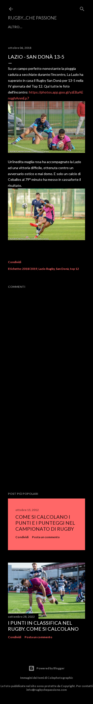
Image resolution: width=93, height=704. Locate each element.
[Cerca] (82, 8)
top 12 (74, 269)
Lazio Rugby (46, 269)
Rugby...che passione (32, 17)
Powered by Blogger (50, 668)
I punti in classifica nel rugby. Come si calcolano (43, 626)
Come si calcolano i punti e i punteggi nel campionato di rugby (45, 523)
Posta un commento (46, 537)
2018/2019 (29, 269)
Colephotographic (60, 678)
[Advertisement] (46, 448)
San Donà (62, 269)
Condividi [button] (14, 262)
